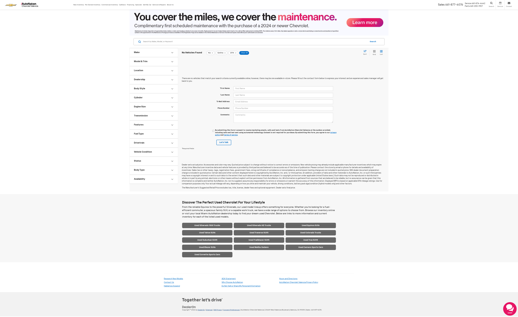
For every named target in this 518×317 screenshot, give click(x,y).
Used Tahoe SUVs (207, 233)
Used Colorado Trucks (310, 233)
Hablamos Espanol (172, 286)
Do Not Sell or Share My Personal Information (241, 286)
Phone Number (224, 108)
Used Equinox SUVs (311, 225)
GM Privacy (218, 310)
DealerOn (201, 310)
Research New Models (173, 279)
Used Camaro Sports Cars (310, 247)
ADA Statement (229, 279)
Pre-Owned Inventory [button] (92, 5)
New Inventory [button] (78, 5)
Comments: (225, 115)
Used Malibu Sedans (259, 247)
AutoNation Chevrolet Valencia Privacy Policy (298, 282)
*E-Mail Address (223, 101)
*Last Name (225, 95)
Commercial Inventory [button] (109, 5)
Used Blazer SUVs (207, 247)
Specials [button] (138, 5)
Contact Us (169, 282)
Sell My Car (147, 5)
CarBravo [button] (122, 5)
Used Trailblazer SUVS (259, 240)
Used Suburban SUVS (207, 240)
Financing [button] (130, 5)
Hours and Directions (288, 279)
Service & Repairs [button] (159, 5)
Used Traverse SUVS (259, 233)
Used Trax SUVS (310, 240)
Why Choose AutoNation (232, 282)
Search (373, 42)
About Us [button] (170, 5)
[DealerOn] (189, 307)
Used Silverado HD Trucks (259, 225)
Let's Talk (223, 142)
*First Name (225, 88)
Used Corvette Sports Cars (207, 255)
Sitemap (209, 310)
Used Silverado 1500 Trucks (207, 225)
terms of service (231, 135)
